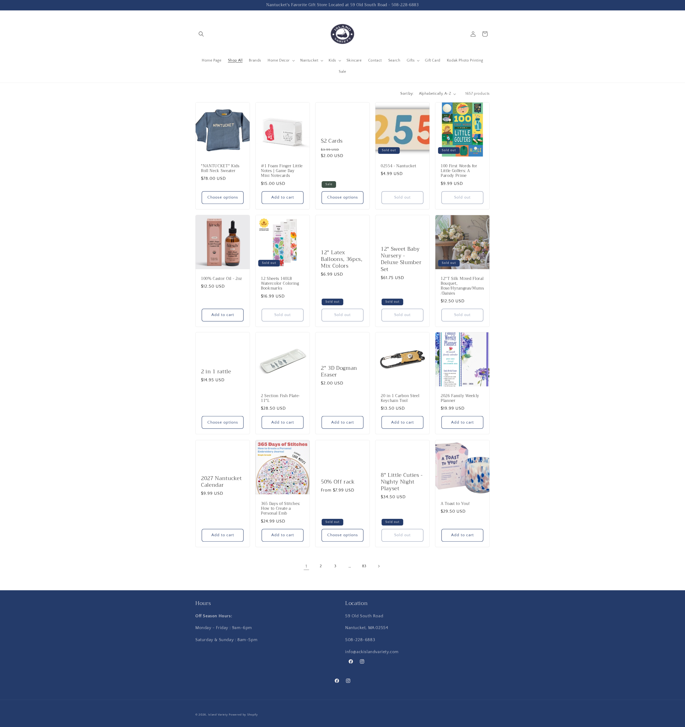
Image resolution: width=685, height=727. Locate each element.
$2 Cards (331, 141)
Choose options (222, 197)
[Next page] (379, 566)
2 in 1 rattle (216, 371)
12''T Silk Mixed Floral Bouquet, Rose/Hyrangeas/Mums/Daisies (462, 286)
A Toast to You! (455, 503)
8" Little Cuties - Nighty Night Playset (402, 481)
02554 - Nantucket (398, 166)
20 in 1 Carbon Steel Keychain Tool (400, 398)
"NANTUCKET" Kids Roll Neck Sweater (220, 168)
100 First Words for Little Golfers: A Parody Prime (459, 171)
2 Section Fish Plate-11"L (280, 398)
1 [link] (306, 566)
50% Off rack (338, 481)
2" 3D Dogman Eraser (339, 371)
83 (364, 566)
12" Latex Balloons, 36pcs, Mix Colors (342, 259)
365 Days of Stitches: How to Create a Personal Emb (280, 508)
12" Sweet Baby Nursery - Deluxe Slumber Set (401, 259)
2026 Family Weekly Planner (460, 398)
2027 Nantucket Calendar (221, 481)
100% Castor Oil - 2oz (221, 278)
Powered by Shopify (243, 714)
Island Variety (218, 714)
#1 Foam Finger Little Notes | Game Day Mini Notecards (282, 171)
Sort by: (406, 94)
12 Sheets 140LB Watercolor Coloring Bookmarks (280, 283)
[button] (201, 34)
